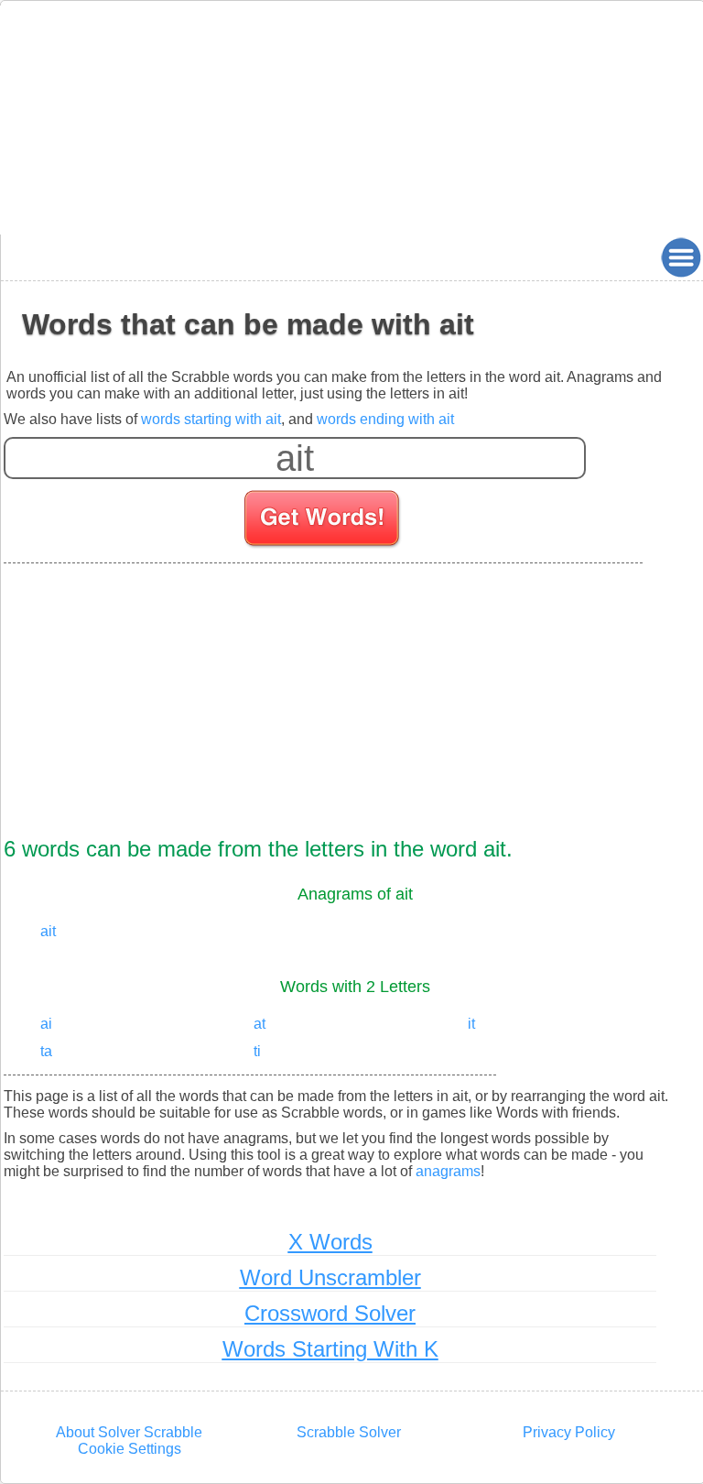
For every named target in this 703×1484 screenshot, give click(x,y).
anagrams (448, 1171)
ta (46, 1051)
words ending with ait (385, 419)
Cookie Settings (129, 1449)
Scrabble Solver (349, 1432)
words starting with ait (211, 419)
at (259, 1023)
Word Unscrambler (330, 1277)
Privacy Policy (569, 1432)
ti (257, 1051)
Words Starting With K (330, 1349)
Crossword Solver (330, 1313)
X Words (330, 1241)
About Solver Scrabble (129, 1432)
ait (48, 931)
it (471, 1023)
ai (46, 1023)
